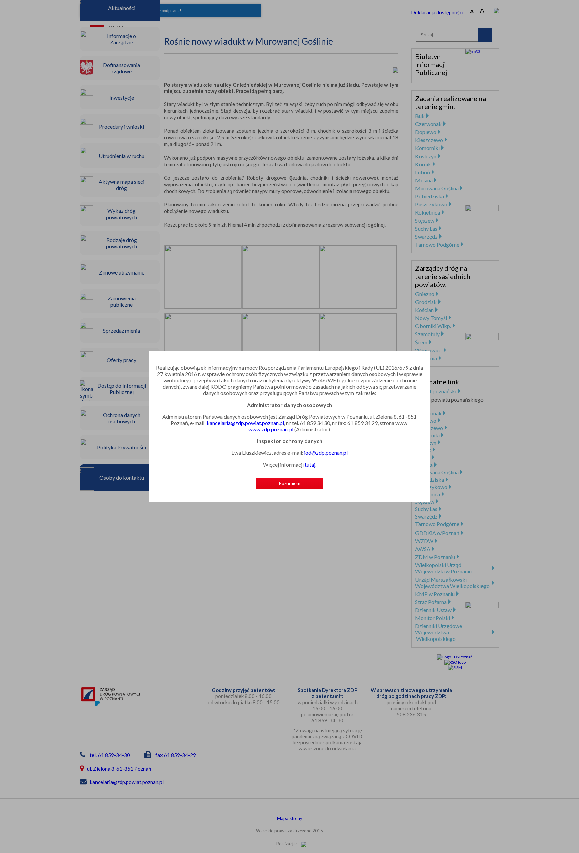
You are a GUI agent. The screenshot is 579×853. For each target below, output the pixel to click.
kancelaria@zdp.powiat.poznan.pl (245, 423)
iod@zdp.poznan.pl (326, 452)
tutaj (310, 464)
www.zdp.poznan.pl (270, 429)
